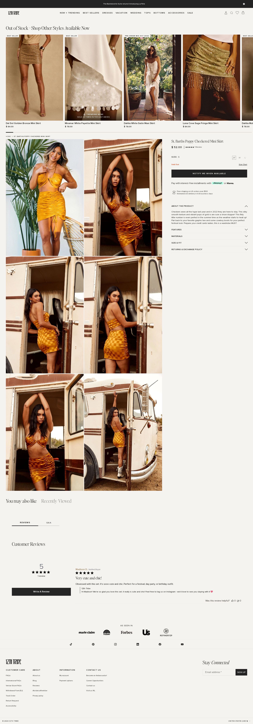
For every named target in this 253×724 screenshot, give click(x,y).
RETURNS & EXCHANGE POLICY (186, 249)
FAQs (8, 676)
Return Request (12, 701)
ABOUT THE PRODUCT (182, 206)
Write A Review (41, 591)
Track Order (10, 696)
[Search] (231, 13)
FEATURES (176, 229)
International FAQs (13, 681)
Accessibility (11, 706)
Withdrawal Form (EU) (14, 691)
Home (8, 136)
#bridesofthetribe (40, 691)
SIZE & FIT (176, 243)
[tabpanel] (126, 81)
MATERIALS (176, 236)
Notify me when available (209, 173)
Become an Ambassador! (96, 676)
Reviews (36, 686)
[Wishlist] (237, 13)
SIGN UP (241, 672)
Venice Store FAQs (14, 686)
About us (36, 676)
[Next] (245, 81)
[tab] (48, 28)
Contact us (90, 686)
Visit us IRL (90, 691)
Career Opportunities (94, 681)
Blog (35, 681)
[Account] (226, 13)
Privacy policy (38, 696)
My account (64, 676)
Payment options (66, 681)
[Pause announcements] (244, 4)
